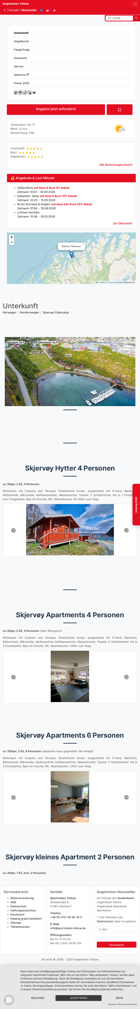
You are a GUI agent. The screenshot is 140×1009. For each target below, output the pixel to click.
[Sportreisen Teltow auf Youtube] (53, 10)
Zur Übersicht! (122, 223)
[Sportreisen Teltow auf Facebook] (40, 10)
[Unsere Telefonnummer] (6, 10)
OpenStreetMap (115, 282)
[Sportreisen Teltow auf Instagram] (46, 10)
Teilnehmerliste (20, 926)
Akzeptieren (78, 998)
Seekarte (20, 74)
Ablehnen (37, 998)
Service (18, 66)
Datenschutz (18, 906)
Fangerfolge (22, 49)
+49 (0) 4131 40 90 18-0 (66, 917)
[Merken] (119, 109)
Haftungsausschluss (23, 910)
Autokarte (20, 58)
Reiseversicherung (22, 898)
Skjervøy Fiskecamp (56, 312)
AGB (13, 902)
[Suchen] (136, 18)
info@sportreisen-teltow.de (68, 928)
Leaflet (101, 282)
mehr (119, 998)
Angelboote (21, 41)
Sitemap (15, 922)
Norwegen (9, 312)
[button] (71, 254)
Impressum (17, 914)
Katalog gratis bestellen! (26, 918)
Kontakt (14, 10)
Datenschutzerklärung (127, 1004)
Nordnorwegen (29, 312)
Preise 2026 (21, 83)
